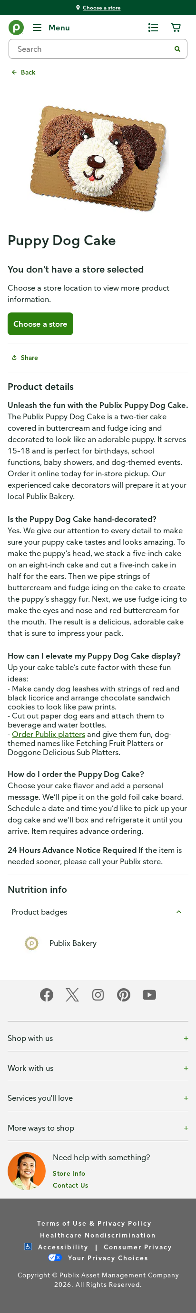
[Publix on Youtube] (149, 1000)
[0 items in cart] (176, 27)
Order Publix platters (48, 734)
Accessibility (62, 1247)
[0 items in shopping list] (153, 27)
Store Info (69, 1173)
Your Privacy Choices (107, 1258)
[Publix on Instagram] (98, 1000)
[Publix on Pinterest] (123, 1000)
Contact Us (70, 1185)
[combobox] (93, 49)
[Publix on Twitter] (72, 1000)
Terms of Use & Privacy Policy (94, 1223)
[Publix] (16, 29)
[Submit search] (177, 49)
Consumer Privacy (138, 1247)
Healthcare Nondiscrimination (98, 1235)
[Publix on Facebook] (46, 1000)
